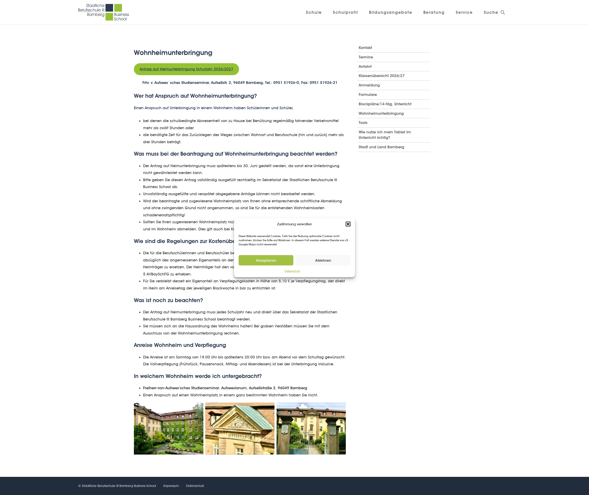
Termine (366, 57)
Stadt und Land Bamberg (381, 147)
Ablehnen (323, 260)
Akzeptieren (266, 260)
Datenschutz (292, 271)
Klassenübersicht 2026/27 (382, 75)
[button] (348, 224)
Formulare (368, 94)
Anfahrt (365, 66)
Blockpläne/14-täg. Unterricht (385, 104)
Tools (363, 122)
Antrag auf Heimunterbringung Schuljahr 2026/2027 (186, 69)
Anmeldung (369, 85)
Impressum (171, 486)
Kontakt (365, 47)
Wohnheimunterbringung (381, 113)
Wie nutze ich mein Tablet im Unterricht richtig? (385, 135)
